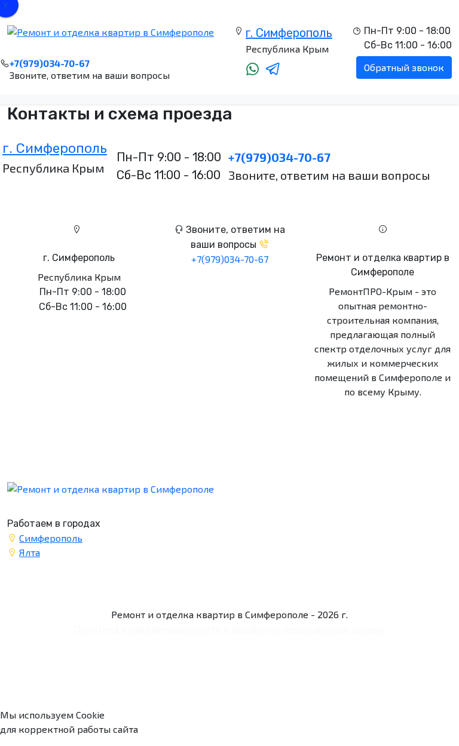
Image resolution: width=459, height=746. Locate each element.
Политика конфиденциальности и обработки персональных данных (229, 628)
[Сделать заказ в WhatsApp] (252, 69)
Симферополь (50, 538)
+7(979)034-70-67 (50, 63)
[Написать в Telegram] (273, 69)
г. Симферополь (289, 33)
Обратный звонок (404, 67)
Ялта (29, 552)
